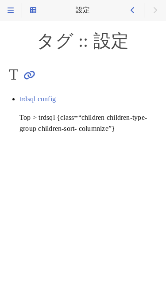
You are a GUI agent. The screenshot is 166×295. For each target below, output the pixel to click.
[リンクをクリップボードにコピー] (29, 75)
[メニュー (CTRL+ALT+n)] (11, 10)
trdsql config (37, 99)
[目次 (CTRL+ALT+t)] (33, 10)
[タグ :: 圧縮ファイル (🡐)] (133, 10)
